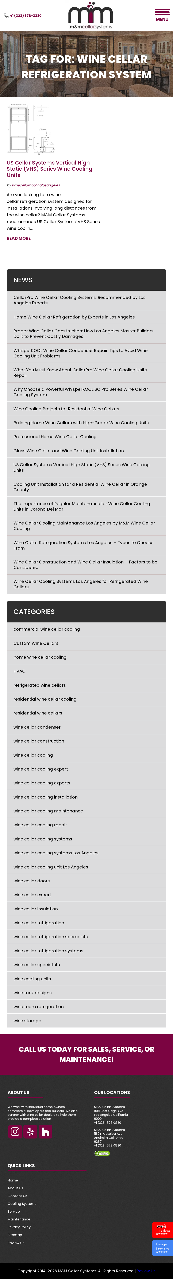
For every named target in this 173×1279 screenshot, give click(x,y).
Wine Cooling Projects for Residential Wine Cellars (66, 409)
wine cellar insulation (36, 909)
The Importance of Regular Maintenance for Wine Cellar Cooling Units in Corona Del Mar (82, 506)
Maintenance (19, 1219)
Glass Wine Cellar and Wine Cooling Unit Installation (69, 451)
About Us (15, 1188)
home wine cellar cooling (40, 657)
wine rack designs (33, 993)
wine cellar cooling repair (40, 825)
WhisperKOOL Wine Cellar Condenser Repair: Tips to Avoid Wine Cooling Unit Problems (81, 353)
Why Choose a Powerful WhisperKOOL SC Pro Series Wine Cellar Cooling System (81, 392)
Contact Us (17, 1196)
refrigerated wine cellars (40, 685)
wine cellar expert (32, 895)
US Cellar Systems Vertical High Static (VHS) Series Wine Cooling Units (49, 169)
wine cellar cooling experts (42, 783)
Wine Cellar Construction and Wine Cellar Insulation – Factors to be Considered (85, 564)
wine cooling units (32, 979)
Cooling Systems (22, 1203)
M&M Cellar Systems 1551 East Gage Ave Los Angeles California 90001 (111, 1113)
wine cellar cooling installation (46, 797)
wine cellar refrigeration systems (48, 951)
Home (13, 1180)
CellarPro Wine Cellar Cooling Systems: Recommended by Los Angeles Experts (80, 300)
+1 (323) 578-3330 (26, 15)
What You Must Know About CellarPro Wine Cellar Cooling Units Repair (80, 372)
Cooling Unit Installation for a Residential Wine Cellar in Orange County (80, 487)
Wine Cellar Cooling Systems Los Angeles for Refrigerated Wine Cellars (81, 584)
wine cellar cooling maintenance (48, 811)
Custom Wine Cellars (36, 643)
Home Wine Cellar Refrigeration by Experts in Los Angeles (74, 317)
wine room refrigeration (39, 1007)
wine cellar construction (39, 741)
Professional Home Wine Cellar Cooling (56, 437)
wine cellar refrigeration (39, 923)
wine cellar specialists (37, 965)
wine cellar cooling (33, 755)
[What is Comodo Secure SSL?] (129, 1153)
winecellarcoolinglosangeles (36, 185)
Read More (19, 238)
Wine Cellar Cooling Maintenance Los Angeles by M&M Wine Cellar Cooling (84, 525)
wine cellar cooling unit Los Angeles (51, 867)
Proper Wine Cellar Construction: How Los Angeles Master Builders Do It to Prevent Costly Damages (84, 333)
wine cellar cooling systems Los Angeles (56, 853)
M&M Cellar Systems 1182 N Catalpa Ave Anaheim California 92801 (109, 1136)
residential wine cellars (38, 713)
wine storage (27, 1021)
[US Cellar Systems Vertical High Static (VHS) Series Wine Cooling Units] (31, 130)
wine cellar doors (32, 881)
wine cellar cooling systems (43, 839)
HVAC (20, 671)
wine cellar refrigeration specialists (51, 937)
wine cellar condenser (37, 727)
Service (14, 1211)
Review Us (16, 1242)
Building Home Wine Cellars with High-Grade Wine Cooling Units (81, 423)
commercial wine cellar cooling (47, 629)
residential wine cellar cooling (45, 699)
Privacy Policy (19, 1227)
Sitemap (15, 1235)
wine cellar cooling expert (41, 769)
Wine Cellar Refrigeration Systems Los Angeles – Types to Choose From (84, 545)
